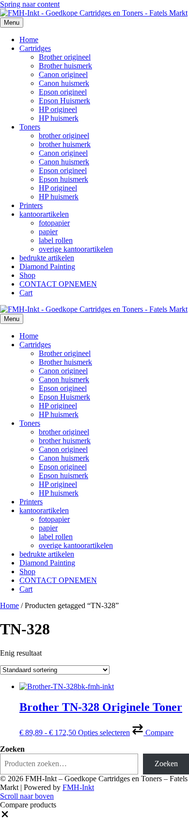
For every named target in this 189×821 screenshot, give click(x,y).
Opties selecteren (104, 732)
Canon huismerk (64, 83)
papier (48, 231)
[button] (152, 732)
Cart (25, 293)
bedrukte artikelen (46, 258)
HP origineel (58, 109)
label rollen (56, 240)
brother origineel (64, 135)
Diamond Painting (47, 266)
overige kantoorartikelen (76, 249)
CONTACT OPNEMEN (58, 284)
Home (28, 39)
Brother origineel (65, 57)
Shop (27, 275)
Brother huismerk (65, 66)
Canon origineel (63, 74)
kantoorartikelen (44, 214)
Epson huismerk (63, 179)
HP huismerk (59, 118)
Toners (29, 127)
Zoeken (12, 749)
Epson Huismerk (64, 101)
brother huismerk (65, 144)
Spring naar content (30, 4)
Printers (31, 205)
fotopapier (54, 223)
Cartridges (35, 48)
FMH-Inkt (78, 787)
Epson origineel (63, 92)
